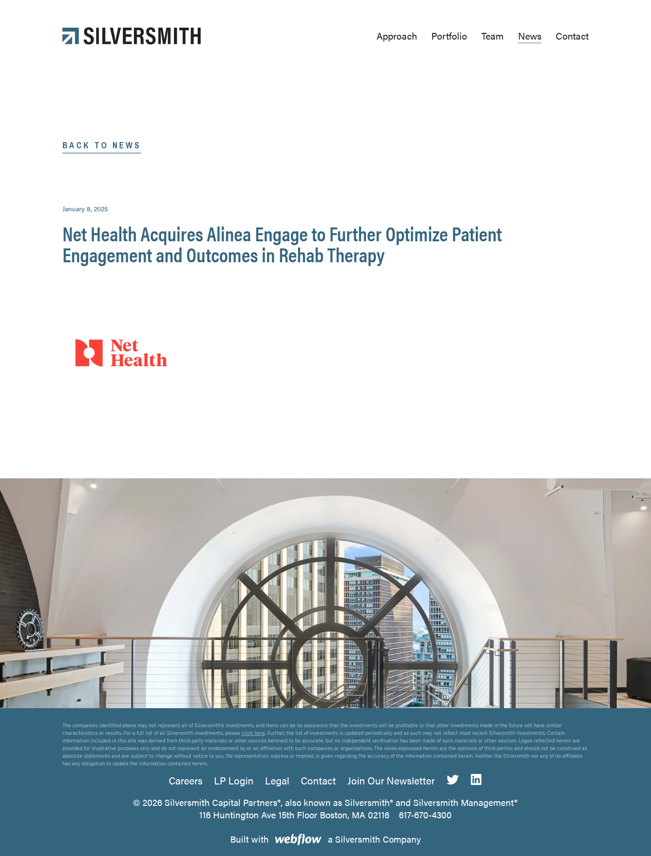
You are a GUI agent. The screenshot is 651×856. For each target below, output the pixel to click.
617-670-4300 (425, 814)
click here (253, 732)
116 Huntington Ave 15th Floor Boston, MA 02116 (294, 814)
